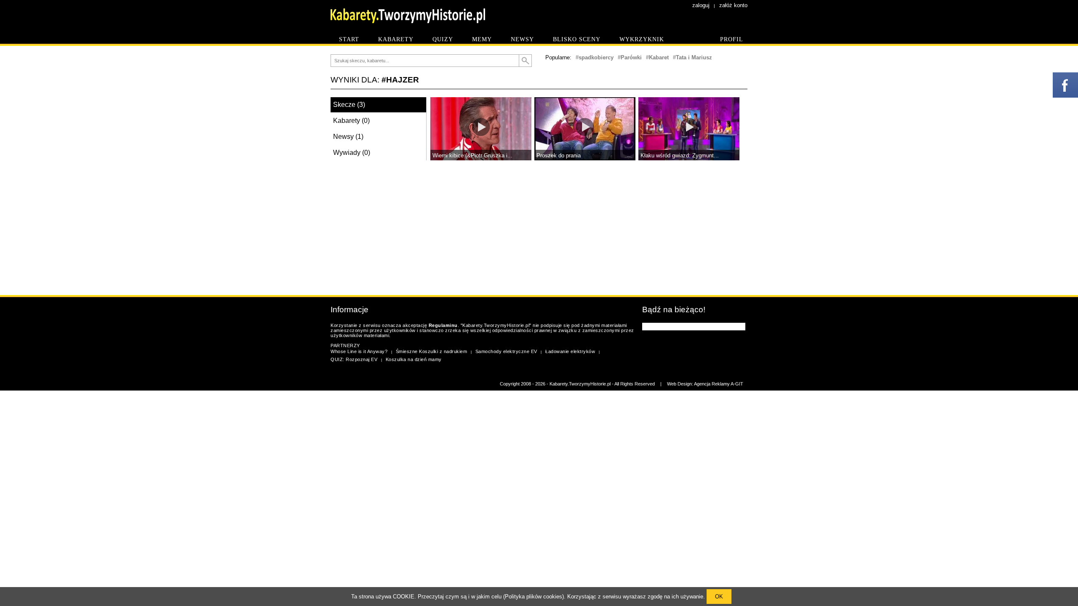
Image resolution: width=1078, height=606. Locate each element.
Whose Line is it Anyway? (359, 351)
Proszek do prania (558, 155)
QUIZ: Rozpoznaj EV (354, 359)
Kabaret (659, 57)
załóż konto (733, 5)
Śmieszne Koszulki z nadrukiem (431, 351)
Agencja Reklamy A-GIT (718, 383)
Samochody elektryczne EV (506, 351)
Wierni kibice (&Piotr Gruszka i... (472, 155)
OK (719, 596)
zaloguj (701, 5)
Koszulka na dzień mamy (414, 359)
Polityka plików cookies (533, 596)
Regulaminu (443, 325)
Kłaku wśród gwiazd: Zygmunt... (679, 155)
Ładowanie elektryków (570, 351)
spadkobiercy (596, 57)
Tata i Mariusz (694, 57)
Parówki (631, 57)
